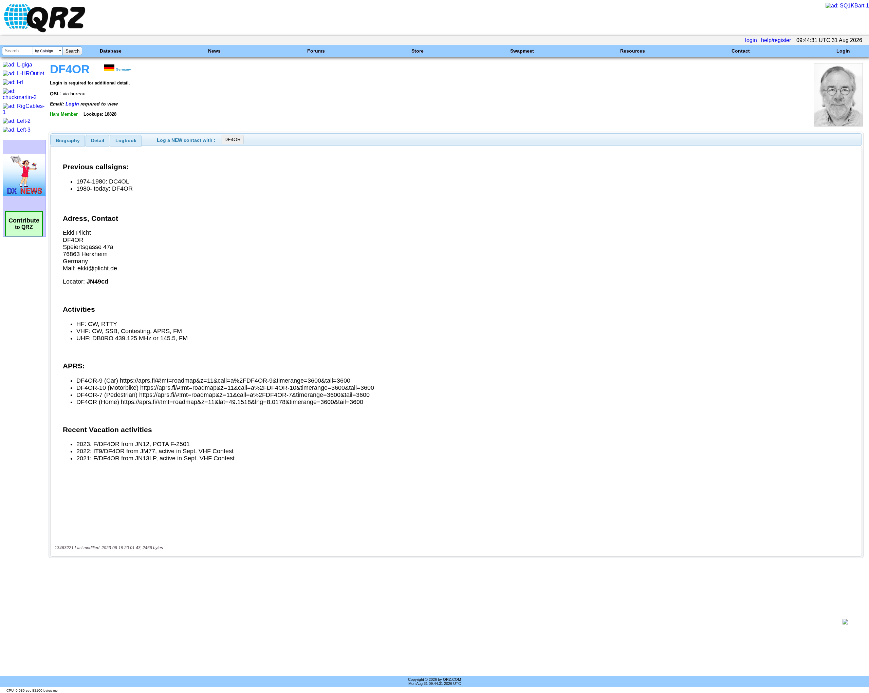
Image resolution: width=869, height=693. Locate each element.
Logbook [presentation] (125, 140)
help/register (776, 40)
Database (111, 51)
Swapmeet (522, 51)
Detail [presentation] (97, 140)
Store (417, 51)
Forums (316, 51)
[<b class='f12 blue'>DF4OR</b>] (838, 125)
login (751, 40)
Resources (632, 51)
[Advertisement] (443, 621)
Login (843, 51)
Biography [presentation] (68, 140)
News (214, 51)
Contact (741, 51)
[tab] (68, 140)
